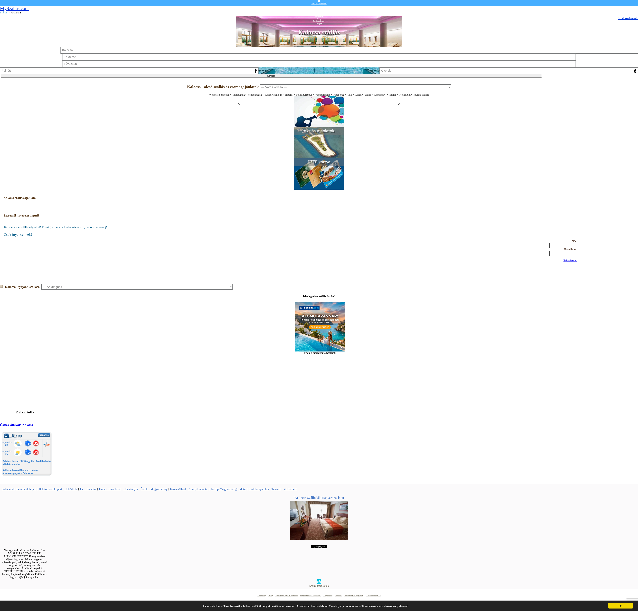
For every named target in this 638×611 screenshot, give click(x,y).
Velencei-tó (290, 489)
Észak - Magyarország (154, 489)
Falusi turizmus (304, 94)
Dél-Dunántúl (88, 489)
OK (621, 606)
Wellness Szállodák (219, 94)
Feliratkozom (570, 260)
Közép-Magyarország (224, 489)
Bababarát (8, 489)
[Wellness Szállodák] (319, 539)
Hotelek (289, 94)
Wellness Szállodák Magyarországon (319, 497)
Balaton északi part (50, 489)
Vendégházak (255, 94)
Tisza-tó (276, 489)
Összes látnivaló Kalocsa (16, 425)
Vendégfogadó (322, 94)
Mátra (242, 489)
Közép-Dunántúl (198, 489)
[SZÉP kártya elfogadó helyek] (319, 188)
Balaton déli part (26, 489)
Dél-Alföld (71, 489)
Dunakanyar (130, 489)
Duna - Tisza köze (110, 489)
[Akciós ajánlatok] (319, 157)
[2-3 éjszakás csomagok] (319, 126)
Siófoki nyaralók (259, 489)
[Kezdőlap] (319, 1)
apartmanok (238, 94)
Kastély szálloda (273, 94)
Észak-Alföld (178, 489)
